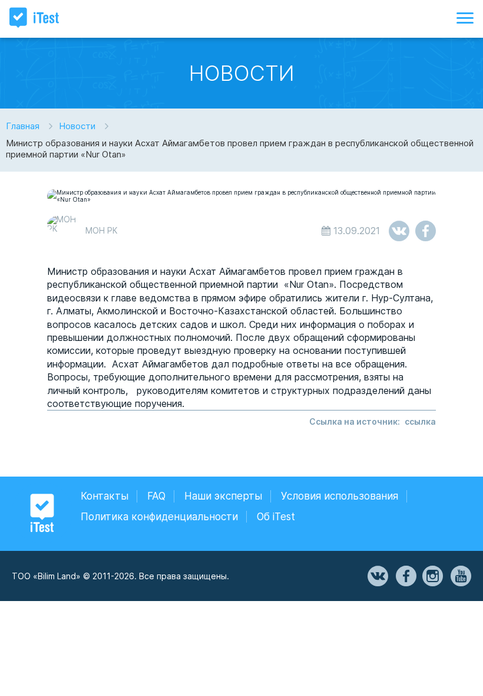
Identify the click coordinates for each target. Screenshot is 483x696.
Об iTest (276, 517)
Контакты (104, 496)
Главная (22, 126)
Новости (77, 126)
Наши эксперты (223, 496)
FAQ (156, 496)
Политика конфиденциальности (159, 517)
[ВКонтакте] (377, 576)
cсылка (420, 421)
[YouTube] (460, 576)
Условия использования (339, 496)
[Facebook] (405, 576)
